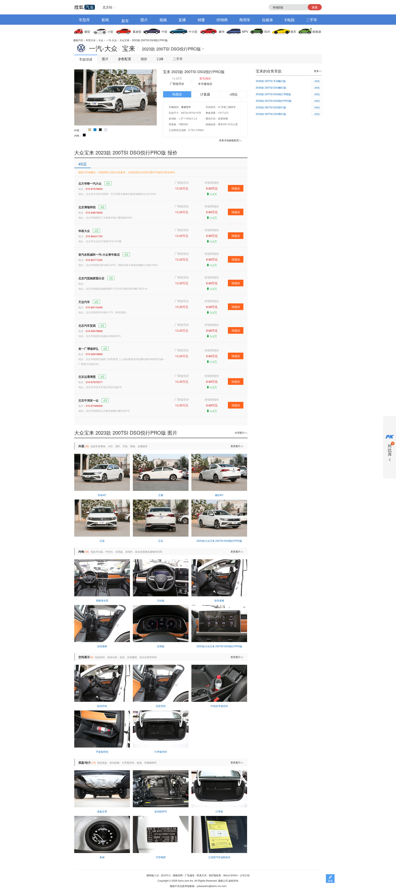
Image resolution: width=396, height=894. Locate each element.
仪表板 (160, 646)
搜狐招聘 (178, 875)
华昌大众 (84, 231)
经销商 (222, 19)
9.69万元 (212, 188)
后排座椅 (102, 646)
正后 (160, 540)
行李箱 (219, 811)
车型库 (84, 19)
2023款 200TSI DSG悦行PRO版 (150, 40)
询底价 (177, 94)
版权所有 (233, 880)
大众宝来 (124, 40)
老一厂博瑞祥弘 (88, 348)
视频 (163, 19)
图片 (144, 19)
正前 (102, 540)
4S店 (82, 163)
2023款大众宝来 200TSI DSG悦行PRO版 (219, 540)
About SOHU (230, 875)
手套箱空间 (102, 751)
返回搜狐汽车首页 (84, 7)
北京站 (107, 7)
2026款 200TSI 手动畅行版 (271, 81)
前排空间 (102, 706)
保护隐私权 (215, 875)
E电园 (290, 19)
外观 (81, 446)
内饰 (81, 551)
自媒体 (267, 19)
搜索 (315, 7)
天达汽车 (84, 302)
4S (108, 183)
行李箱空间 (160, 751)
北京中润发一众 (88, 400)
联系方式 (202, 875)
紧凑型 (137, 31)
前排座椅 (219, 600)
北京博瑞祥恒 (87, 207)
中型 (164, 31)
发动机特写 (160, 811)
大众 (100, 40)
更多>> (318, 71)
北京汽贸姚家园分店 (91, 278)
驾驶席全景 (102, 600)
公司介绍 (245, 875)
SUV (267, 31)
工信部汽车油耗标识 (219, 857)
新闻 (105, 19)
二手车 (311, 19)
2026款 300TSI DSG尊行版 (271, 114)
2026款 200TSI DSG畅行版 (271, 87)
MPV (245, 31)
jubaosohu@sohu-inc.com (211, 886)
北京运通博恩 (87, 376)
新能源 (316, 31)
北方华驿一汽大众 (89, 183)
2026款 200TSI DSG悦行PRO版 (273, 100)
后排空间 (161, 706)
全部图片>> (241, 432)
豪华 (222, 31)
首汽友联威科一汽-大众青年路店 (99, 254)
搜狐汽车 (78, 40)
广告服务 (190, 875)
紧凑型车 (186, 107)
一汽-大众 (111, 40)
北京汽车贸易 (87, 325)
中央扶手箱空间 (219, 706)
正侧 (160, 495)
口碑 (160, 58)
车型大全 (91, 40)
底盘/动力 (84, 762)
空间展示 (84, 657)
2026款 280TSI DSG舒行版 (271, 107)
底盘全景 (102, 811)
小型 (110, 31)
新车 (125, 20)
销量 (201, 19)
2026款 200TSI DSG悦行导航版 (273, 94)
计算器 (205, 94)
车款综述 (85, 59)
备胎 (102, 857)
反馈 (330, 880)
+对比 (233, 94)
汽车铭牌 (161, 857)
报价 (144, 58)
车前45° (102, 495)
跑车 (293, 31)
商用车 (244, 19)
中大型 (193, 31)
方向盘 (160, 600)
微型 (87, 31)
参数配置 (124, 58)
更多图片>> (237, 446)
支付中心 (166, 875)
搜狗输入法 (152, 875)
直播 (182, 19)
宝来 (128, 48)
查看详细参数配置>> (230, 140)
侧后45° (219, 495)
